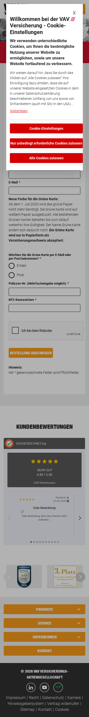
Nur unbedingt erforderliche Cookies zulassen (46, 143)
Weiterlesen (19, 111)
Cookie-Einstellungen (46, 128)
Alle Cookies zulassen (46, 158)
